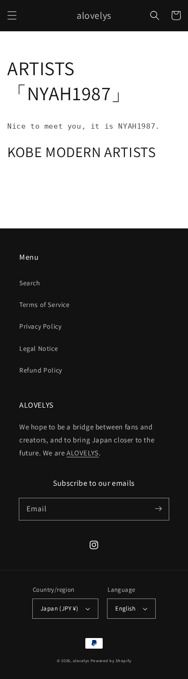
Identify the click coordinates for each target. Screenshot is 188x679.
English (125, 608)
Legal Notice (38, 348)
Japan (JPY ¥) (59, 608)
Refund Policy (40, 370)
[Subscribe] (158, 508)
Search (29, 283)
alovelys (81, 660)
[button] (12, 15)
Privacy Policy (40, 326)
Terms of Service (44, 304)
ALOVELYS (83, 452)
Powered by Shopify (111, 660)
